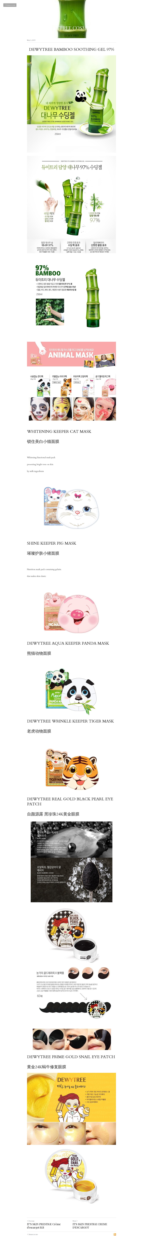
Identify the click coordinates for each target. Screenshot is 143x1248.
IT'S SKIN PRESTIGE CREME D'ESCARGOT (90, 1225)
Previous (31, 1221)
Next (74, 1221)
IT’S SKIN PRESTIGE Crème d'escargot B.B (44, 1225)
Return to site (10, 5)
